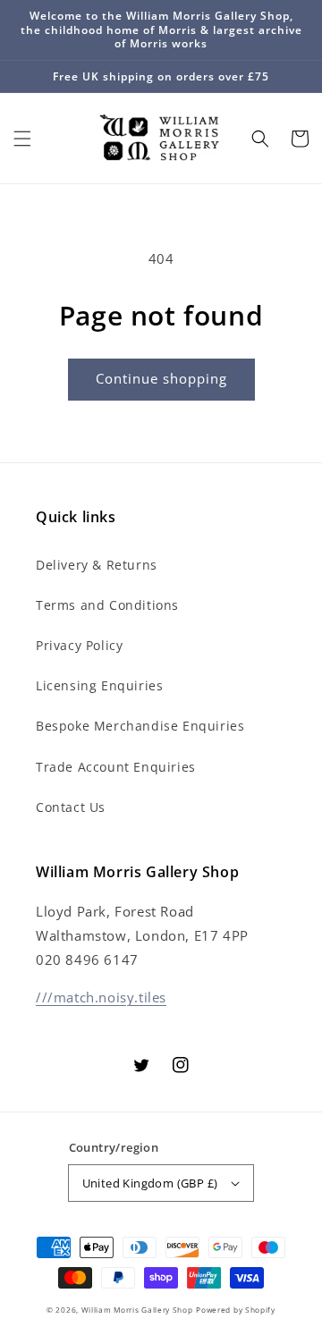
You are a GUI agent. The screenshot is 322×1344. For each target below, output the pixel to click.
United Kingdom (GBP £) (150, 1183)
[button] (22, 138)
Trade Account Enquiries (116, 766)
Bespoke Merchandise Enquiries (140, 725)
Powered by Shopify (235, 1309)
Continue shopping (161, 378)
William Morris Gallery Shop (137, 1309)
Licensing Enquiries (99, 685)
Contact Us (71, 807)
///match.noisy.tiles (101, 997)
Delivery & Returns (96, 564)
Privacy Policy (79, 645)
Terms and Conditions (107, 604)
